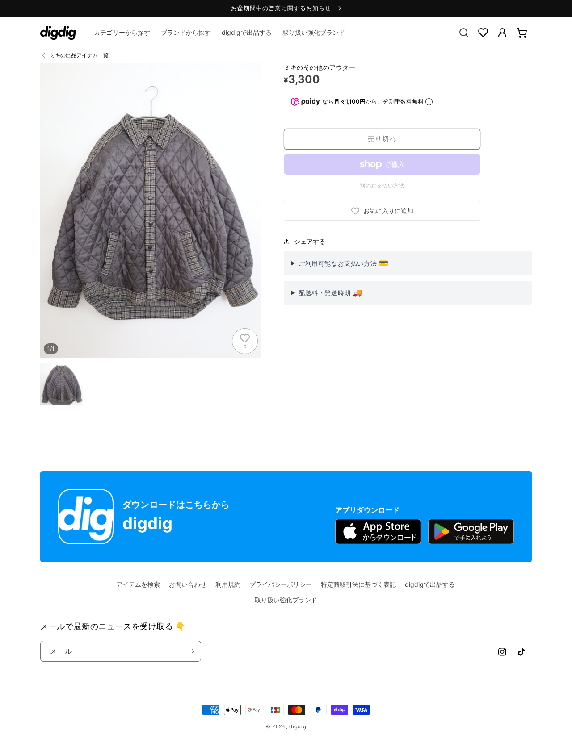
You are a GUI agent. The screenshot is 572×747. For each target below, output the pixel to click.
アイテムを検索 (138, 584)
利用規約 (227, 584)
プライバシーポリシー (280, 584)
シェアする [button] (309, 241)
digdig (297, 726)
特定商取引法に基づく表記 (358, 584)
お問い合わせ (187, 584)
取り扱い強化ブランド (286, 600)
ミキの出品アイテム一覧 (79, 55)
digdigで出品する (430, 584)
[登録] (191, 651)
